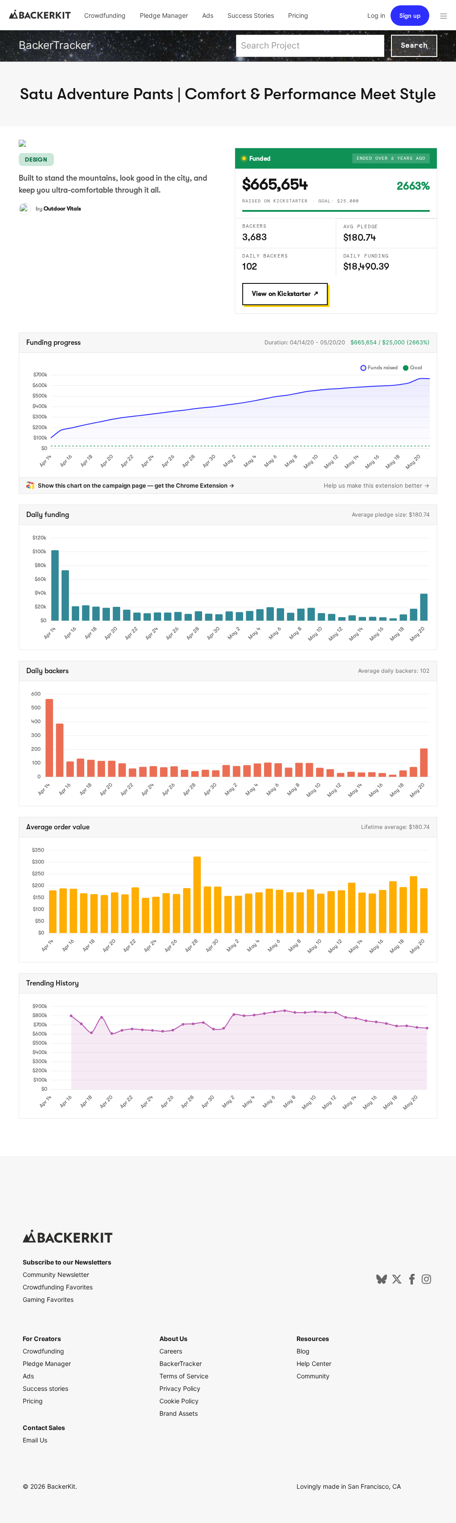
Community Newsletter (56, 1274)
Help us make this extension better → (377, 485)
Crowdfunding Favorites (58, 1287)
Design (36, 159)
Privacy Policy (179, 1388)
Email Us (35, 1440)
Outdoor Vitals (62, 208)
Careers (170, 1351)
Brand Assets (178, 1413)
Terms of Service (183, 1376)
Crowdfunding (105, 15)
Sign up (409, 15)
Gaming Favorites (48, 1299)
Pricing (298, 15)
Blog (303, 1351)
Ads (207, 15)
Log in (376, 15)
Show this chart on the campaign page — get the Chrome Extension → (136, 485)
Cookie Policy (179, 1401)
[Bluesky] (381, 1282)
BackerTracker (55, 45)
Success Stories (251, 15)
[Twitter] (396, 1282)
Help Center (314, 1363)
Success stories (45, 1388)
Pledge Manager (164, 15)
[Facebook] (411, 1282)
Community (313, 1376)
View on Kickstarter (281, 294)
